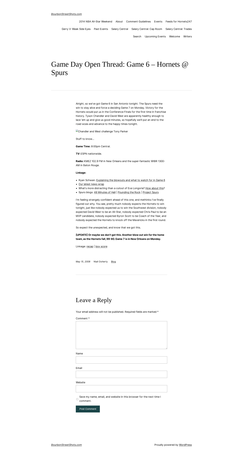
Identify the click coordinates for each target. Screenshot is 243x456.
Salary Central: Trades (179, 28)
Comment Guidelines (138, 21)
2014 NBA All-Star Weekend (95, 21)
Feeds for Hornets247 (179, 21)
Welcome (174, 36)
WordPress (185, 444)
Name (79, 353)
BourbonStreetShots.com (66, 14)
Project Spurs (151, 192)
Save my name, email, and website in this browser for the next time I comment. (120, 398)
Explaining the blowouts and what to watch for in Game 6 (130, 180)
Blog (113, 261)
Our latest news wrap (91, 184)
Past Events (101, 28)
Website (80, 382)
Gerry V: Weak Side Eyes (76, 28)
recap (89, 246)
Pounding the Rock (129, 192)
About (119, 21)
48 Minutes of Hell (105, 192)
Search (137, 36)
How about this (154, 188)
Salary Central (119, 28)
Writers (187, 36)
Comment (83, 318)
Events (158, 21)
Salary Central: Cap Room (146, 28)
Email (79, 368)
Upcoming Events (155, 36)
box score (101, 246)
